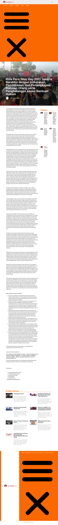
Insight (17, 5)
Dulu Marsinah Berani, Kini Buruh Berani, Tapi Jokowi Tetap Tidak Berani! (44, 395)
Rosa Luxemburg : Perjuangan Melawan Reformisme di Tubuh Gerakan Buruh (47, 151)
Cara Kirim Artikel (34, 452)
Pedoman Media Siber (49, 452)
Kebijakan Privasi (41, 452)
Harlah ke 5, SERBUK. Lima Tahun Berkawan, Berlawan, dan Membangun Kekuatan (44, 408)
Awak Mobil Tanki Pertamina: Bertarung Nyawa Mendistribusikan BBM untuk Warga (21, 435)
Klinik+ (27, 5)
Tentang (22, 452)
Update (5, 5)
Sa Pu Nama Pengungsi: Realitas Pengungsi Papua (46, 131)
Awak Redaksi (27, 452)
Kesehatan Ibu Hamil (19, 393)
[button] (52, 2)
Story (22, 5)
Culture (11, 5)
